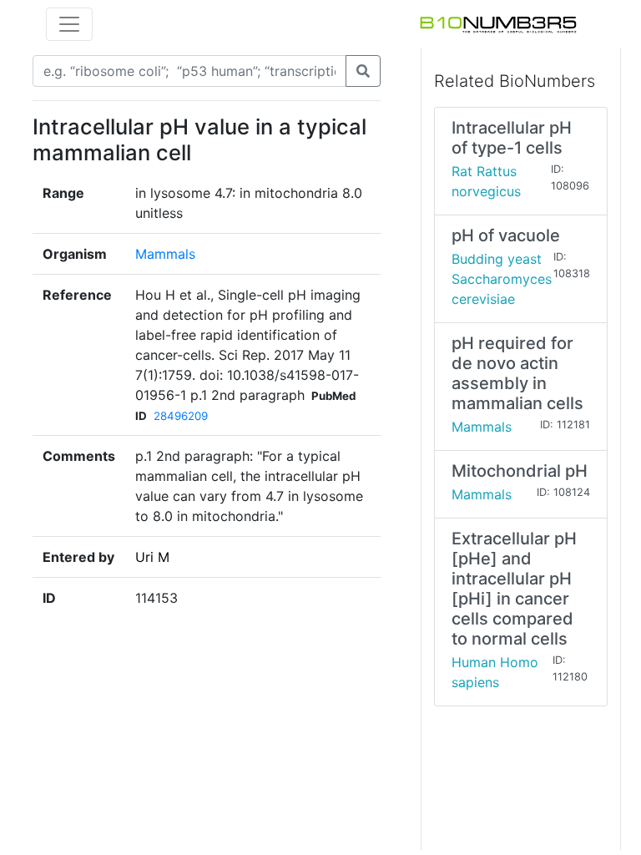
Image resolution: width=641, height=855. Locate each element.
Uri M (152, 557)
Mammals (165, 253)
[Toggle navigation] (69, 24)
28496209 (181, 415)
